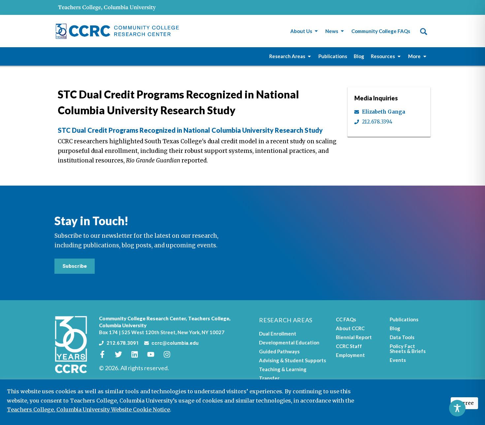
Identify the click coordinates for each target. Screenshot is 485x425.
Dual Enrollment (277, 333)
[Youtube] (154, 354)
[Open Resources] (399, 56)
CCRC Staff (349, 346)
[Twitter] (122, 354)
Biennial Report (354, 337)
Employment (350, 355)
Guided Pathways (279, 351)
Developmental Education (289, 342)
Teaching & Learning (283, 369)
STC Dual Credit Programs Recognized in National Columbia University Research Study (190, 130)
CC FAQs (346, 319)
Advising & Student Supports (292, 360)
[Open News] (342, 31)
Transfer (269, 378)
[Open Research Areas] (309, 56)
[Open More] (424, 56)
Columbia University (122, 325)
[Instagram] (170, 354)
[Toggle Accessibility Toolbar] (457, 408)
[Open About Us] (316, 31)
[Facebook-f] (106, 354)
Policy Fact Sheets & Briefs (408, 348)
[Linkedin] (138, 354)
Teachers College (208, 318)
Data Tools (402, 337)
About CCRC (350, 328)
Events (398, 360)
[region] (242, 402)
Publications (404, 319)
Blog (395, 328)
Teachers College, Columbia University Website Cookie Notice (88, 409)
